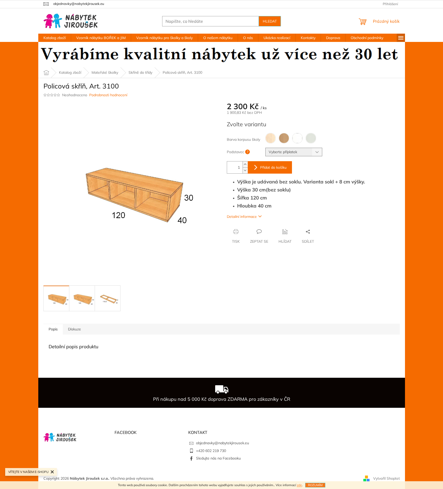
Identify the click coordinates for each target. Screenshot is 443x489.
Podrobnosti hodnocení (108, 95)
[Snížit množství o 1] (245, 170)
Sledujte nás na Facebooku (218, 458)
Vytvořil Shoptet (386, 478)
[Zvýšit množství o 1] (245, 164)
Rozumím (315, 485)
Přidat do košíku (273, 167)
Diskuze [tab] (74, 329)
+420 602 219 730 (211, 450)
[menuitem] (54, 38)
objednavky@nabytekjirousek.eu (222, 443)
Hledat (270, 21)
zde (299, 485)
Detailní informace (242, 216)
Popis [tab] (53, 329)
